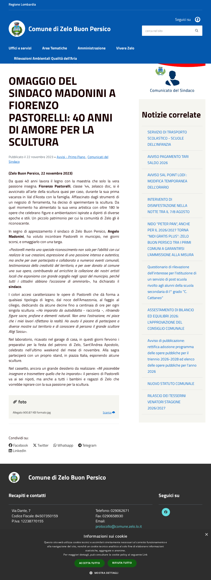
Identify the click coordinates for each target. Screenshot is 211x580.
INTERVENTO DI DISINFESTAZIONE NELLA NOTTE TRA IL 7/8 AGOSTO (169, 205)
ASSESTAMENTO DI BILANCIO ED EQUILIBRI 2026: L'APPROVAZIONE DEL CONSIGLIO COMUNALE (171, 319)
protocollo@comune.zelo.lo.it (119, 526)
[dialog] (105, 555)
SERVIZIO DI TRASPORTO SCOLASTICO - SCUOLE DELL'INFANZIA (167, 138)
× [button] (206, 534)
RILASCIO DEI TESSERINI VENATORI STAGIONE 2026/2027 (167, 402)
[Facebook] (197, 19)
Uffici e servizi (20, 48)
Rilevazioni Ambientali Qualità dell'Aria (45, 58)
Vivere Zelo (125, 48)
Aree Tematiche (54, 48)
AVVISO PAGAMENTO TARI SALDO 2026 (168, 159)
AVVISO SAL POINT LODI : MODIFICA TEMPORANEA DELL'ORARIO (167, 181)
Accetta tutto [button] (89, 563)
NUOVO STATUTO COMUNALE (171, 383)
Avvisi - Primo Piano (71, 156)
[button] (105, 572)
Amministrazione (92, 48)
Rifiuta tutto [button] (122, 563)
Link (145, 554)
